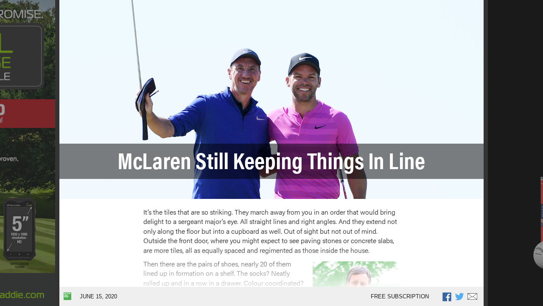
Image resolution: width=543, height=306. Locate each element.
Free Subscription (400, 296)
